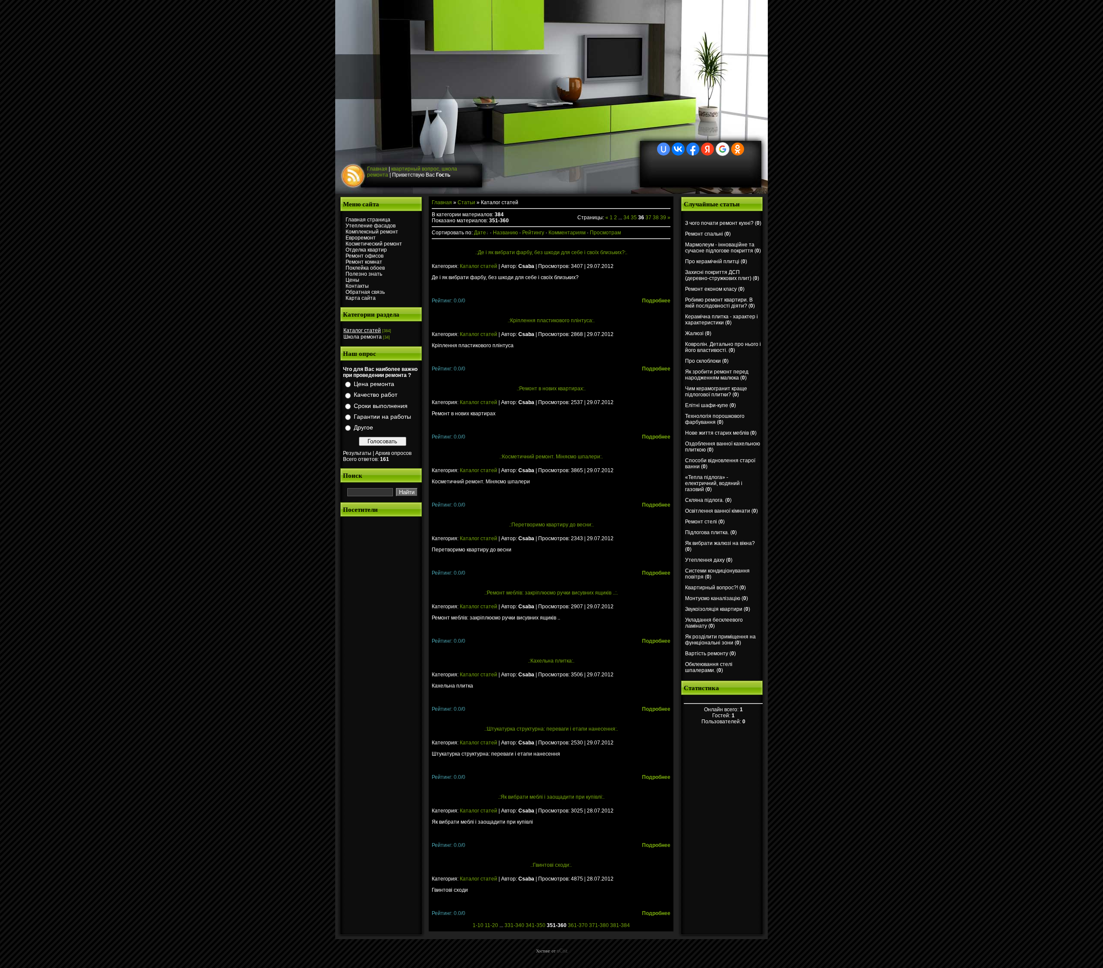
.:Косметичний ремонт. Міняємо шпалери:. (551, 457)
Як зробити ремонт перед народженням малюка (716, 375)
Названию (505, 233)
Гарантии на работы (382, 416)
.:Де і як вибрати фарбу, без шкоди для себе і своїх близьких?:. (551, 252)
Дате (480, 233)
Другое (363, 427)
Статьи (466, 202)
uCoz (562, 951)
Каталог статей (362, 330)
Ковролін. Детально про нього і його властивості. (723, 347)
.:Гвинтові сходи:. (551, 865)
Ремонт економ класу (711, 289)
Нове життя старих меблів (717, 433)
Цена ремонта (374, 383)
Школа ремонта (362, 337)
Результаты (357, 453)
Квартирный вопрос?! (711, 588)
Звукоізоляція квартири (713, 609)
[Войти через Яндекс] (707, 149)
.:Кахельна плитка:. (551, 661)
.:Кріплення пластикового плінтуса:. (551, 320)
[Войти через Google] (722, 149)
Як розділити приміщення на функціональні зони (720, 640)
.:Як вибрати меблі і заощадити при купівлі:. (551, 797)
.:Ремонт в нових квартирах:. (551, 389)
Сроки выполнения (381, 405)
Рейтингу (533, 233)
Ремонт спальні (704, 234)
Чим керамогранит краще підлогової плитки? (716, 392)
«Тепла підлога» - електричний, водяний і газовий (713, 483)
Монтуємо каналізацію (712, 598)
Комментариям (567, 233)
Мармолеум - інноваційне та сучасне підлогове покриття (719, 248)
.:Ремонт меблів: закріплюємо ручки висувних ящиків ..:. (551, 593)
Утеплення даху (705, 560)
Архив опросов (393, 453)
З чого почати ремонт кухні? (719, 223)
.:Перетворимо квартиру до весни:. (551, 525)
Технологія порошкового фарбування (715, 419)
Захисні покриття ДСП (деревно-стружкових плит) (718, 275)
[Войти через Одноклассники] (737, 149)
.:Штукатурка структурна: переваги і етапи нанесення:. (551, 729)
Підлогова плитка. (707, 532)
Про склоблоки (703, 361)
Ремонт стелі (701, 522)
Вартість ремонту (706, 654)
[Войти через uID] (663, 149)
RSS (354, 176)
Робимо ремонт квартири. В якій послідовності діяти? (719, 303)
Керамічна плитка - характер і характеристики (721, 320)
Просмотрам (605, 233)
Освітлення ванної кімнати (717, 511)
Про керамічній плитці (712, 261)
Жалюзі (694, 333)
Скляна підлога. (704, 500)
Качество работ (375, 395)
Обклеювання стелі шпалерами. (708, 667)
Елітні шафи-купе (706, 405)
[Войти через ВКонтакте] (678, 149)
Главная (377, 169)
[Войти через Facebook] (692, 149)
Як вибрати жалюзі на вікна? (720, 543)
